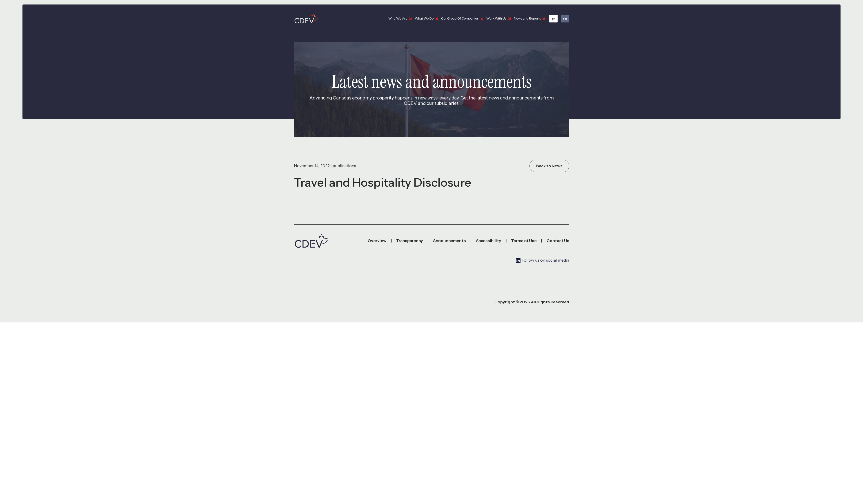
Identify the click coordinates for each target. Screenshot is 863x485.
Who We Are (397, 18)
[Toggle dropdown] (410, 18)
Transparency (409, 240)
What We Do (424, 18)
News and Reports (527, 18)
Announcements (449, 240)
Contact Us (558, 240)
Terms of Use (524, 240)
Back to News (549, 165)
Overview (377, 240)
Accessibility (488, 240)
